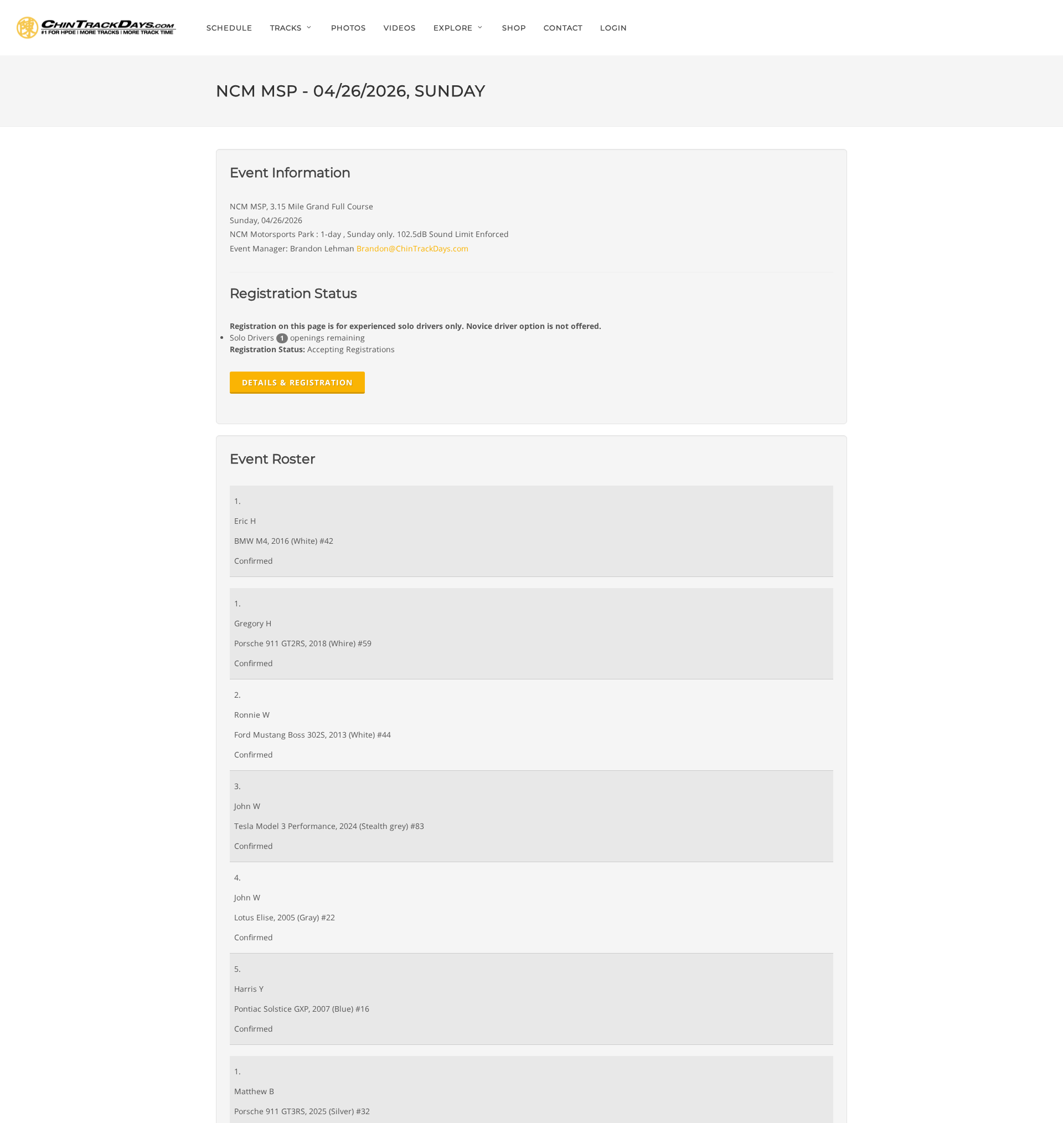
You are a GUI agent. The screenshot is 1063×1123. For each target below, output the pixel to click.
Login (613, 27)
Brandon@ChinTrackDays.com (412, 248)
